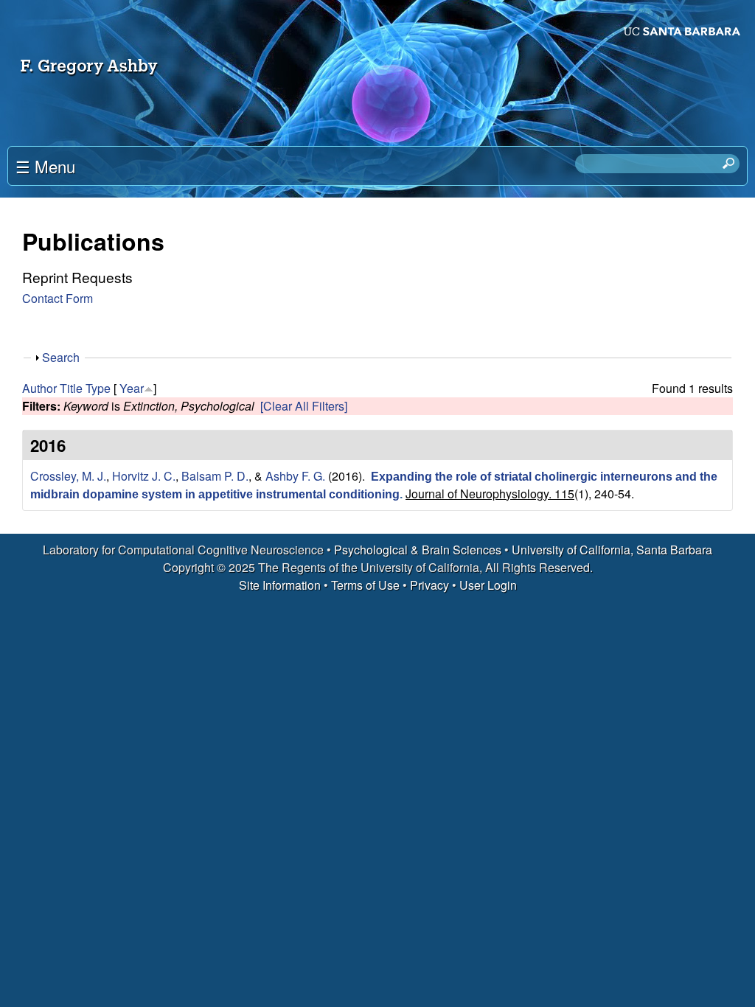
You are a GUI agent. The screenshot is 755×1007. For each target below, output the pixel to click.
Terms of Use (365, 584)
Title (71, 388)
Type (98, 388)
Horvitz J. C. (143, 475)
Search (61, 357)
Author (39, 388)
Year (131, 388)
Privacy (429, 584)
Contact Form (57, 298)
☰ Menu (45, 166)
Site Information (280, 584)
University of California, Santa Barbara (612, 549)
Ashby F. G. (295, 475)
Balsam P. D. (214, 475)
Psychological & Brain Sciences (419, 549)
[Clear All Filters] (303, 405)
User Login (488, 584)
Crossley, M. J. (68, 475)
